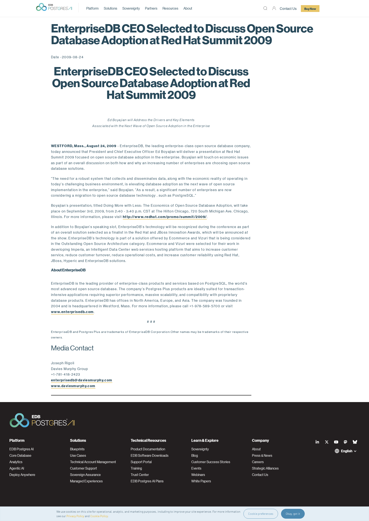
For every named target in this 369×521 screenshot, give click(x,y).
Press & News (262, 455)
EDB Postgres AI (21, 449)
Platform (92, 8)
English (346, 451)
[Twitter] (327, 442)
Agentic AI (16, 468)
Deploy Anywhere (22, 475)
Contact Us (288, 8)
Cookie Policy (99, 516)
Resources (170, 8)
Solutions (110, 8)
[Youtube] (336, 442)
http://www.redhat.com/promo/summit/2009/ (165, 216)
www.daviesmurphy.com (73, 385)
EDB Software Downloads (149, 455)
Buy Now (310, 8)
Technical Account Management (93, 462)
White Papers (201, 481)
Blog (194, 455)
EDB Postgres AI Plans (147, 481)
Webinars (198, 475)
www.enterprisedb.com (72, 311)
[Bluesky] (355, 442)
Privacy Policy (75, 516)
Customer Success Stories (210, 462)
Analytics (15, 462)
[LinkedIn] (317, 442)
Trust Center (140, 475)
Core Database (20, 455)
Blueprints (77, 449)
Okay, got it (293, 513)
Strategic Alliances (265, 468)
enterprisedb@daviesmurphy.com (81, 380)
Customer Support (83, 468)
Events (196, 468)
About (187, 8)
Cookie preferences (260, 513)
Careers (258, 462)
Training (136, 468)
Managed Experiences (86, 481)
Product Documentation (148, 449)
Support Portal (141, 462)
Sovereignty (131, 8)
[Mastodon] (345, 442)
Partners (151, 8)
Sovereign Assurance (85, 475)
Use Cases (78, 455)
